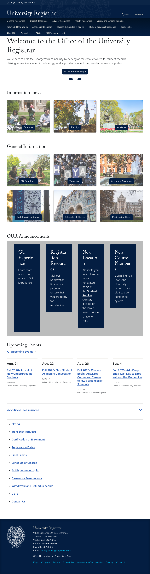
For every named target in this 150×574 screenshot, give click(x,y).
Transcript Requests (24, 431)
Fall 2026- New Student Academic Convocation (57, 371)
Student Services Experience (102, 27)
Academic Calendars (42, 27)
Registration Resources (58, 261)
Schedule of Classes (24, 463)
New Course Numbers (123, 261)
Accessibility (68, 562)
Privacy (56, 562)
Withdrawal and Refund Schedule (32, 486)
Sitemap (109, 562)
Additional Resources (23, 410)
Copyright (45, 562)
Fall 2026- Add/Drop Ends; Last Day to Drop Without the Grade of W (127, 373)
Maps (35, 562)
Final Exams (19, 455)
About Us (11, 33)
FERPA (16, 424)
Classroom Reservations (27, 478)
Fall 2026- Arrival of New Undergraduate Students (20, 373)
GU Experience (25, 258)
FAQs (38, 33)
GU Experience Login (56, 33)
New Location (89, 258)
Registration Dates (23, 447)
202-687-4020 (49, 543)
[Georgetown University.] (22, 2)
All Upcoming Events (20, 351)
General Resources (16, 21)
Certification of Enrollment (28, 439)
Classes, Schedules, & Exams (70, 27)
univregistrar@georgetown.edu (55, 550)
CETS (15, 493)
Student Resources (38, 21)
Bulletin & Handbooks (17, 27)
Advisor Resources (61, 21)
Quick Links (126, 27)
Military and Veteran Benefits (110, 21)
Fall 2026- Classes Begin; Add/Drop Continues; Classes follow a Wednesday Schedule (90, 377)
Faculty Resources (83, 21)
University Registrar (31, 14)
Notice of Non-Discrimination (90, 562)
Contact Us (26, 33)
